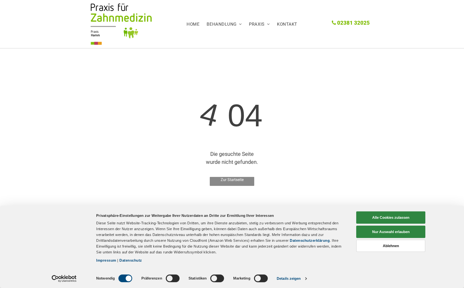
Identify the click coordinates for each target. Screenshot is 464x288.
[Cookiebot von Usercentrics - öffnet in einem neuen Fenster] (64, 278)
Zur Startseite (232, 179)
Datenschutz (130, 260)
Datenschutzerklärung (310, 240)
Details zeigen (289, 278)
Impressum (106, 260)
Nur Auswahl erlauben (391, 232)
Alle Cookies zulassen (390, 217)
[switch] (173, 278)
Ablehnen (391, 246)
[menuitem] (189, 23)
